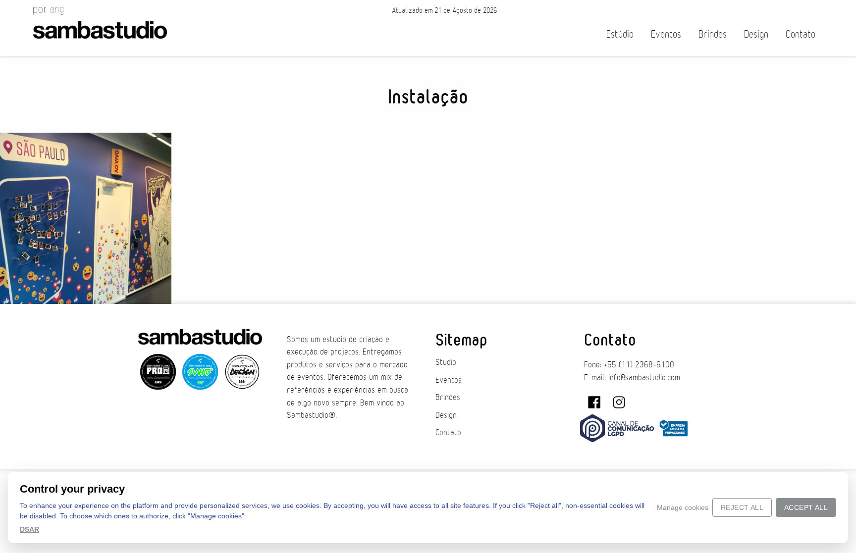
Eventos (666, 34)
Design (756, 34)
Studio (445, 362)
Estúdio (620, 34)
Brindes (712, 34)
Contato (800, 34)
